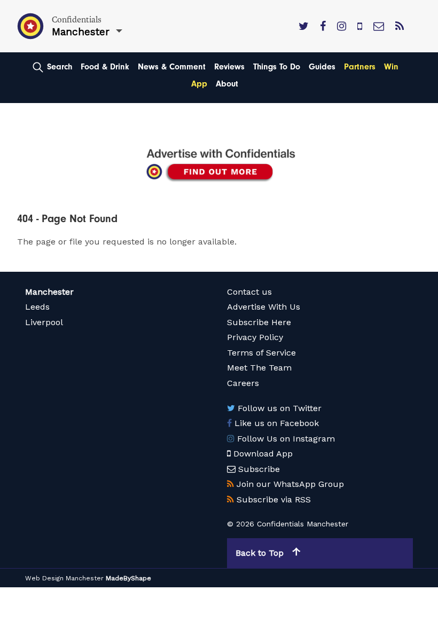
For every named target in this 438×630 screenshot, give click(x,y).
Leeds (37, 307)
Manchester (49, 292)
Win (391, 67)
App (199, 84)
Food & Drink (105, 67)
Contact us (249, 292)
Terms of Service (261, 353)
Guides (322, 67)
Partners (360, 67)
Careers (243, 383)
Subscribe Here (259, 322)
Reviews (229, 67)
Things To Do (276, 67)
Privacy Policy (255, 337)
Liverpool (44, 322)
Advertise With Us (263, 307)
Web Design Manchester (64, 578)
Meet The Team (259, 368)
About (227, 84)
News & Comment (172, 67)
